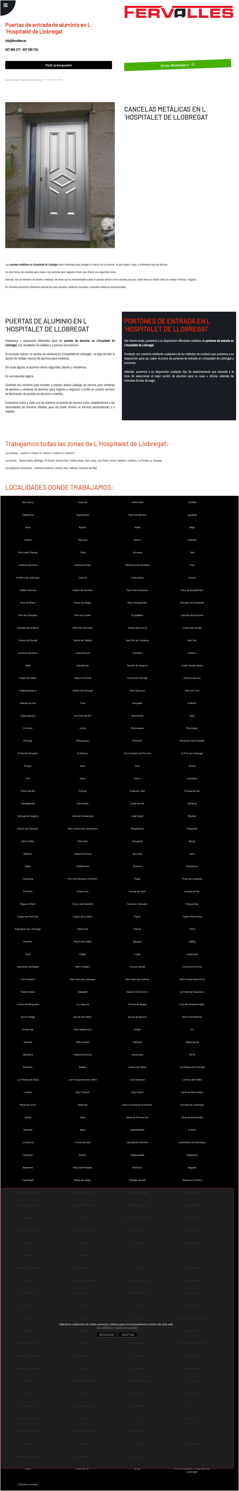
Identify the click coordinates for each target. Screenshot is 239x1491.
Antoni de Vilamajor (28, 828)
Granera (137, 866)
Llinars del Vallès (137, 1066)
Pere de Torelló (82, 615)
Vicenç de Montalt (28, 640)
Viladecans (192, 1154)
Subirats (28, 1066)
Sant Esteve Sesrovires (192, 979)
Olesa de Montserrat (137, 1117)
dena (82, 1129)
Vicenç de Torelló (192, 627)
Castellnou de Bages (28, 966)
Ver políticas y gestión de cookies (117, 1327)
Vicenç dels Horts (137, 627)
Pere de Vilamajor (27, 615)
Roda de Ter (82, 1468)
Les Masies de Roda (28, 1079)
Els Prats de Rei (82, 715)
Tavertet (82, 502)
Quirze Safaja (28, 1016)
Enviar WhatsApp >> (175, 65)
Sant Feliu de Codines (137, 979)
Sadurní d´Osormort (137, 991)
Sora (27, 954)
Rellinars (137, 1167)
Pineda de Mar (192, 790)
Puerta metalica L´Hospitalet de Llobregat (192, 1470)
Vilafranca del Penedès (137, 564)
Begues (137, 941)
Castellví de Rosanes (192, 615)
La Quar (28, 1092)
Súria (192, 1054)
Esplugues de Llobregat (28, 928)
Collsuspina (137, 577)
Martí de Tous (192, 690)
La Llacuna (28, 1142)
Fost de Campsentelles (192, 1004)
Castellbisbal (28, 803)
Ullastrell (82, 1104)
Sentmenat (137, 715)
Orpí (137, 765)
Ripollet (192, 815)
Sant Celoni (137, 1092)
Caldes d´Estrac (27, 590)
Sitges (27, 765)
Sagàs (82, 954)
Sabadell (82, 991)
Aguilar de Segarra (137, 665)
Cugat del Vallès (28, 677)
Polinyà (83, 790)
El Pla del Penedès (28, 753)
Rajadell (192, 1167)
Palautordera (28, 991)
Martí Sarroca (137, 690)
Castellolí (137, 652)
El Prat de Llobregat (192, 753)
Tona (82, 703)
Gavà (82, 1117)
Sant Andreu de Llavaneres (82, 828)
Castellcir (28, 1154)
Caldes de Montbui (82, 590)
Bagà (192, 527)
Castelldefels (137, 1129)
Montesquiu (82, 740)
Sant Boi (192, 640)
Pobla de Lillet (137, 790)
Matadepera (137, 828)
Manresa (82, 539)
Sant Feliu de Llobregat (82, 979)
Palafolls (192, 539)
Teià (192, 552)
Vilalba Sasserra (28, 690)
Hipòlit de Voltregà (82, 690)
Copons (82, 577)
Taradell (192, 502)
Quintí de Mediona (192, 1016)
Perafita (27, 941)
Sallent (137, 539)
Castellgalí (27, 1180)
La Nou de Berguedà (28, 1004)
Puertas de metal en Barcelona (31, 80)
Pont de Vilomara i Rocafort (83, 878)
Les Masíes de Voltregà (192, 1066)
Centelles (192, 778)
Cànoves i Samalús (137, 903)
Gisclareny (192, 866)
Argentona (82, 891)
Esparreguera (27, 715)
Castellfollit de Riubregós (192, 1142)
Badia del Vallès (82, 1180)
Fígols (137, 916)
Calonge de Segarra (28, 815)
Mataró (82, 1154)
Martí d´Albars (82, 966)
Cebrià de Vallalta (82, 640)
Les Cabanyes (137, 1079)
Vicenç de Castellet (82, 903)
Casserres (82, 928)
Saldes (82, 1066)
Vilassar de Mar (28, 703)
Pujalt (137, 878)
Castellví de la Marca (28, 627)
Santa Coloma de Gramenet (137, 1104)
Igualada (192, 514)
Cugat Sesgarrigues (192, 665)
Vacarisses (137, 1054)
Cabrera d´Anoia (82, 853)
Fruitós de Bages (137, 1004)
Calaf (28, 665)
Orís (28, 778)
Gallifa (192, 941)
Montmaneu (137, 728)
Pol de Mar (27, 1029)
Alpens (82, 527)
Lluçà (137, 954)
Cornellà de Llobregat (192, 1104)
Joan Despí (137, 815)
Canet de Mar (137, 803)
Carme (137, 928)
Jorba (82, 728)
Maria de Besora (137, 514)
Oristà (192, 765)
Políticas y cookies (28, 1484)
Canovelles (83, 803)
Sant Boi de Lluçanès (137, 640)
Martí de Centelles (83, 627)
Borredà (137, 853)
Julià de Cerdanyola (82, 815)
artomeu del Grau (27, 652)
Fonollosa (28, 878)
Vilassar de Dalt (137, 1180)
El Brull (192, 1129)
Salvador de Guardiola (192, 602)
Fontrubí (28, 728)
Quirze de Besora (137, 1016)
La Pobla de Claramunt (192, 991)
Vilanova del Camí (27, 564)
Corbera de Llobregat (28, 577)
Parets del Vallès (83, 941)
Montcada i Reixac (28, 552)
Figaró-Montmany (192, 916)
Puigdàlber (137, 615)
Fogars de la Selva (82, 916)
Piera (192, 928)
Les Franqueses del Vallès (82, 1079)
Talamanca (28, 514)
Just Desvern (28, 979)
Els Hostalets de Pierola (137, 753)
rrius (192, 564)
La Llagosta (82, 1004)
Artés (137, 1468)
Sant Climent (83, 1092)
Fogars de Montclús (27, 916)
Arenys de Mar (192, 891)
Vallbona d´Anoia (83, 1054)
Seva (82, 765)
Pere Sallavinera (83, 1029)
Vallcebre (28, 1054)
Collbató (192, 703)
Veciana (28, 1041)
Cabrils (28, 539)
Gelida (27, 1117)
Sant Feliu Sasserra (137, 590)
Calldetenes (82, 866)
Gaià (192, 715)
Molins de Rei (28, 790)
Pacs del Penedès (82, 1167)
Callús (28, 866)
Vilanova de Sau (192, 677)
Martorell (83, 841)
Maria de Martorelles (192, 1092)
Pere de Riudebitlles (192, 590)
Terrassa (137, 552)
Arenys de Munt (137, 891)
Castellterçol (83, 652)
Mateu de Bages (82, 602)
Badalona (28, 1167)
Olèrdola (27, 1129)
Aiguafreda (83, 665)
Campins (192, 803)
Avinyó (192, 577)
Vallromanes (82, 1041)
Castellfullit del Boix (137, 1142)
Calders (192, 652)
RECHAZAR (106, 1334)
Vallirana (137, 1041)
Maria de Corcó (28, 1104)
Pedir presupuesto (58, 65)
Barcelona (27, 502)
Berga (192, 841)
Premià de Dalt (83, 1142)
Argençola (192, 954)
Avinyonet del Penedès (192, 740)
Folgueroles (192, 903)
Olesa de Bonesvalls (192, 1117)
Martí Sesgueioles (137, 602)
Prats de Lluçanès (192, 878)
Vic (192, 1029)
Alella (137, 527)
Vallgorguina (192, 1041)
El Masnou (82, 753)
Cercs (137, 778)
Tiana (83, 552)
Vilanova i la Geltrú (192, 1180)
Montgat (27, 740)
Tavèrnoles (137, 502)
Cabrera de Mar (82, 564)
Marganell (137, 841)
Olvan (83, 778)
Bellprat (28, 853)
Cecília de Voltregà (137, 677)
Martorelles (28, 841)
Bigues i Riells (28, 903)
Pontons (28, 891)
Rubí (27, 1468)
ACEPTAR (128, 1334)
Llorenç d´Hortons (192, 966)
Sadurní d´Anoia (82, 677)
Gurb (27, 527)
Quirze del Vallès (82, 1016)
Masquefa (192, 828)
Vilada (137, 1029)
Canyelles (137, 703)
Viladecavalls (137, 1154)
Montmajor (192, 728)
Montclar (137, 740)
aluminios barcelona (12, 80)
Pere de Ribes (28, 602)
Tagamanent (82, 514)
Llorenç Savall (137, 966)
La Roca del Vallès (192, 1079)
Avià (192, 853)
